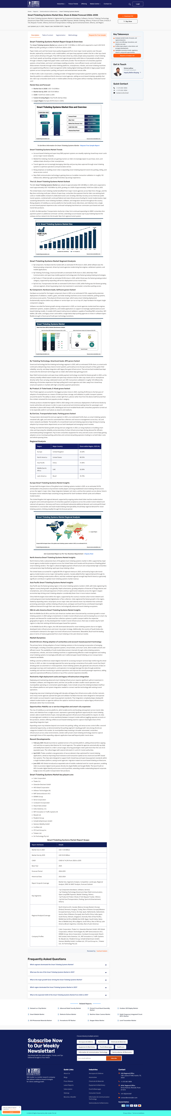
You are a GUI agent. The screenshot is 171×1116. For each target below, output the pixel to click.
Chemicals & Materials (118, 1042)
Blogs (65, 1077)
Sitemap (66, 1093)
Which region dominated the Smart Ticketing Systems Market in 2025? (53, 987)
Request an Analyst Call (127, 55)
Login (138, 4)
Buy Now (129, 21)
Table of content (47, 35)
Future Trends (73, 3)
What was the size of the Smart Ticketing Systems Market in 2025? (52, 972)
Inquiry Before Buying (131, 73)
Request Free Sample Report (89, 145)
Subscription (68, 1089)
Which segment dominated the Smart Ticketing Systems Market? (52, 965)
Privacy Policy (127, 1113)
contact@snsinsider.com (129, 1098)
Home (29, 11)
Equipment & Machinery (87, 1047)
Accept (11, 1112)
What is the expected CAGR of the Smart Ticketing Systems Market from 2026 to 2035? (59, 995)
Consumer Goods (95, 1093)
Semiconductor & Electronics (49, 11)
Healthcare (120, 1047)
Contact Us (108, 3)
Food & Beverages (106, 1047)
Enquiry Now (88, 554)
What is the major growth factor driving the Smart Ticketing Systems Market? (56, 980)
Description (35, 35)
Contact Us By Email (122, 93)
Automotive (102, 1042)
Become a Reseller (70, 1097)
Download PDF (128, 16)
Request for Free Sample (97, 35)
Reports (35, 11)
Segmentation (60, 35)
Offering (84, 3)
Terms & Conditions (138, 1113)
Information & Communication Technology (93, 1052)
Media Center (94, 3)
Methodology (72, 35)
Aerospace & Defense (86, 1042)
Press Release (68, 1081)
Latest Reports (69, 1085)
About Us (67, 1073)
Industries (60, 3)
